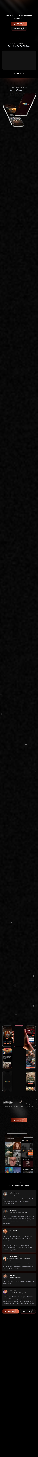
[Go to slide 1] (14, 73)
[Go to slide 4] (20, 73)
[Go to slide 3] (17, 73)
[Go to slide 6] (23, 73)
